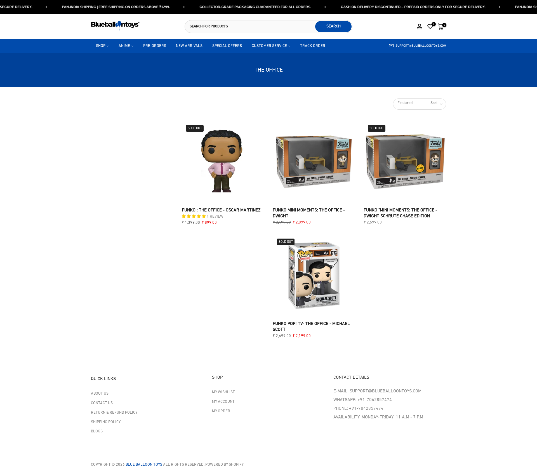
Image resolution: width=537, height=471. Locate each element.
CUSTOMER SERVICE (269, 46)
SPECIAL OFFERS (227, 46)
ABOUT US (100, 394)
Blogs (97, 431)
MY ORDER (221, 411)
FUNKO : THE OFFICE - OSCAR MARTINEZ (221, 210)
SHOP (100, 46)
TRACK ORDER (312, 46)
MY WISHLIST (223, 392)
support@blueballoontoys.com (420, 46)
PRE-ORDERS (154, 46)
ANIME (124, 46)
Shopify (236, 465)
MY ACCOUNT (223, 402)
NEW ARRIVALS (189, 46)
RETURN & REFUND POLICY (114, 413)
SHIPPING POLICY (106, 422)
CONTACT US (102, 403)
